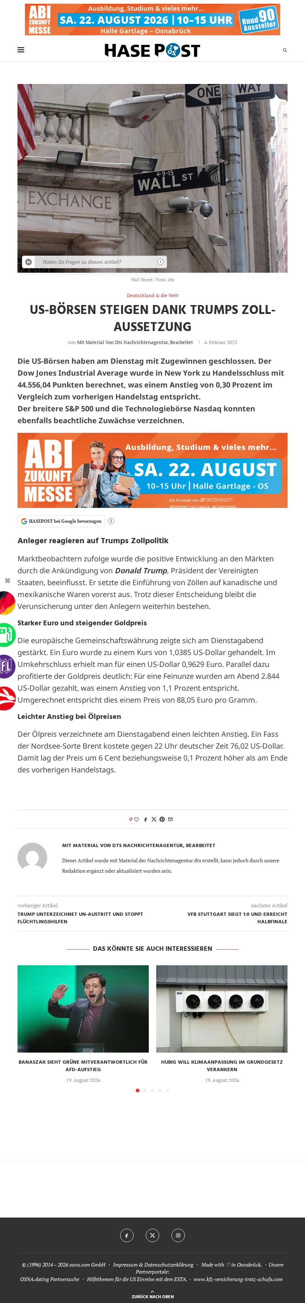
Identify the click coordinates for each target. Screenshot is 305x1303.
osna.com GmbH (87, 1264)
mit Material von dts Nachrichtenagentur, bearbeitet (135, 342)
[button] (27, 1028)
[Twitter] (152, 1235)
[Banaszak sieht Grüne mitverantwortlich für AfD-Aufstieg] (83, 1009)
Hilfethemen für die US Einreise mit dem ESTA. (137, 1279)
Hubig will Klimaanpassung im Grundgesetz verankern (222, 1066)
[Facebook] (127, 1235)
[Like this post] (136, 819)
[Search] (285, 50)
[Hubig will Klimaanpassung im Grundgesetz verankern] (222, 1009)
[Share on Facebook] (145, 819)
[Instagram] (178, 1235)
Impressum (125, 1264)
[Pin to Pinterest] (162, 819)
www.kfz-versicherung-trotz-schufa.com (238, 1279)
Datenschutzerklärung (168, 1264)
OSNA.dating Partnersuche (49, 1279)
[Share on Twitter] (154, 819)
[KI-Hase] (28, 262)
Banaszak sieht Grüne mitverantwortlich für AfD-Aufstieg (83, 1066)
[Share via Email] (170, 819)
